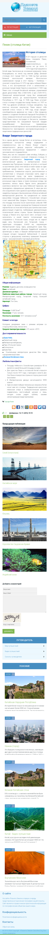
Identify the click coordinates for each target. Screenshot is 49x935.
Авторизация (35, 27)
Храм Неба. (8, 338)
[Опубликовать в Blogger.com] (14, 407)
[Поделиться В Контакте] (44, 407)
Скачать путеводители (13, 657)
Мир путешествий (11, 646)
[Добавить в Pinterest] (35, 407)
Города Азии (9, 402)
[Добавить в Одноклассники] (31, 407)
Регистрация (12, 27)
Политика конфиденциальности (15, 917)
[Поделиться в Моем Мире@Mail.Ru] (27, 407)
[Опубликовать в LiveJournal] (22, 407)
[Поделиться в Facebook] (18, 407)
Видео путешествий (12, 651)
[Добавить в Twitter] (40, 407)
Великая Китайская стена (14, 357)
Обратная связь (9, 927)
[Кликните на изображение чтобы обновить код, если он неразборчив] (12, 617)
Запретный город (32, 159)
